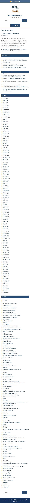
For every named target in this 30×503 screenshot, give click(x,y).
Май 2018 (5, 266)
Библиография (6, 319)
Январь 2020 (6, 231)
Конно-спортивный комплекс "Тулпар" (12, 369)
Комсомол (5, 367)
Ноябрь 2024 (6, 135)
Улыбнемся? (6, 460)
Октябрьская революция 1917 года (11, 408)
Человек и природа (7, 472)
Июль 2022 (5, 181)
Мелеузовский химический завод (10, 395)
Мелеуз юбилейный (7, 386)
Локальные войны (7, 379)
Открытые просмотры (8, 410)
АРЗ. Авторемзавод (7, 305)
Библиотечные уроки (8, 320)
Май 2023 (5, 164)
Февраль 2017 (6, 292)
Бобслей (5, 322)
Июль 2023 (5, 161)
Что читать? (6, 479)
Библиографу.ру (15, 15)
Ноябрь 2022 (6, 174)
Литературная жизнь (8, 377)
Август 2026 (5, 98)
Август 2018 (5, 261)
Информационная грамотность (10, 353)
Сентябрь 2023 (6, 157)
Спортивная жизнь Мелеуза (9, 439)
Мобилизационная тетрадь (9, 396)
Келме (4, 358)
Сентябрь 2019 (6, 238)
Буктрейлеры (6, 324)
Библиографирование (8, 312)
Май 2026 (5, 104)
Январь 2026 (6, 111)
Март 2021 (5, 207)
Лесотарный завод (7, 374)
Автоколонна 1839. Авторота (10, 303)
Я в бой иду (5, 487)
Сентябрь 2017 (6, 280)
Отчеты (4, 412)
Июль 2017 (5, 283)
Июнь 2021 (5, 202)
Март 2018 (5, 269)
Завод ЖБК (5, 345)
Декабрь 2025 (6, 112)
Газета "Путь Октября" (8, 331)
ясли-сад (7, 50)
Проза (4, 424)
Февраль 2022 (6, 190)
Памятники (5, 413)
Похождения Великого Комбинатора (11, 422)
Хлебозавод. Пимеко (8, 468)
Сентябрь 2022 (6, 178)
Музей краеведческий (8, 405)
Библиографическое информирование (12, 315)
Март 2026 (5, 107)
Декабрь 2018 (6, 254)
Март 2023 (5, 168)
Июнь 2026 (5, 102)
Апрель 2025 (6, 126)
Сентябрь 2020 (6, 218)
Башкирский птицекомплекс (9, 308)
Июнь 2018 (5, 264)
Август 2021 (5, 199)
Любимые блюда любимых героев (11, 381)
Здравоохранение (7, 346)
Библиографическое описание (10, 317)
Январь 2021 (6, 211)
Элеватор (5, 484)
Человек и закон (7, 470)
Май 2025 (5, 124)
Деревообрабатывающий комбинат (11, 338)
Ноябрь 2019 (6, 235)
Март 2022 (5, 188)
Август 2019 (5, 240)
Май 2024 (5, 143)
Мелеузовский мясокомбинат (10, 393)
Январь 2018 (6, 273)
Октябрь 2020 (6, 216)
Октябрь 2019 (6, 237)
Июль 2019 (5, 242)
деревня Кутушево (15, 49)
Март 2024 (5, 147)
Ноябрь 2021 (6, 193)
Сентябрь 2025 (6, 117)
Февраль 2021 (6, 209)
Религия (5, 427)
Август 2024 (5, 138)
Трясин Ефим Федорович (9, 456)
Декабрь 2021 (6, 192)
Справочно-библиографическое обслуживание (14, 441)
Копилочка (5, 371)
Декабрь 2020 (6, 212)
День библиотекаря (7, 334)
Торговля (5, 455)
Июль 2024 (5, 140)
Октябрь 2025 (6, 116)
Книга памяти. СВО (7, 362)
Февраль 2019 (6, 250)
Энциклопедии (6, 485)
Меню (16, 25)
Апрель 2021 (6, 206)
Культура (5, 372)
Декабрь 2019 (6, 233)
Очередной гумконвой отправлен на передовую (14, 67)
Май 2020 (5, 224)
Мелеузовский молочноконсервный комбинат (14, 391)
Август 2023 (5, 159)
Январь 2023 (6, 171)
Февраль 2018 (6, 271)
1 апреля (5, 300)
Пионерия (5, 417)
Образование (6, 49)
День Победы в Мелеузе (8, 336)
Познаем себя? (6, 420)
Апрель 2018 (6, 268)
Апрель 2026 (6, 105)
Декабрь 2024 (6, 133)
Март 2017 (5, 290)
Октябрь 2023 (6, 155)
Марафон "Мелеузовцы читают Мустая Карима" (14, 383)
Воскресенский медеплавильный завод (12, 329)
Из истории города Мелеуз (9, 348)
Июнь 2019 (5, 243)
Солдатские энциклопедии (9, 436)
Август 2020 (5, 219)
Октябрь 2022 (6, 176)
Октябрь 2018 (6, 257)
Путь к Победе (6, 426)
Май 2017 (5, 287)
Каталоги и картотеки (8, 357)
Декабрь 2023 (6, 152)
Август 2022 (5, 180)
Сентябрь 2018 (6, 259)
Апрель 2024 (6, 145)
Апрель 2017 (6, 288)
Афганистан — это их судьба (10, 307)
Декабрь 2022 (6, 173)
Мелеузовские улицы (8, 390)
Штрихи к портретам (8, 480)
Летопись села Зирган (17, 84)
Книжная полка (6, 364)
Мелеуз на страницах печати (10, 384)
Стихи (4, 444)
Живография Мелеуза (8, 343)
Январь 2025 (6, 131)
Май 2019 (5, 245)
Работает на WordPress (8, 499)
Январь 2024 (6, 150)
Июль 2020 (5, 221)
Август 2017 (5, 281)
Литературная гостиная (8, 376)
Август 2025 (5, 119)
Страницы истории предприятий (10, 446)
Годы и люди (6, 333)
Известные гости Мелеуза (9, 352)
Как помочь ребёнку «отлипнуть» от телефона (14, 59)
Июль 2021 (5, 200)
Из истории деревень (8, 350)
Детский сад (23, 49)
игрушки (3, 50)
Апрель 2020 (6, 226)
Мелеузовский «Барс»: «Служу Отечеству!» (13, 65)
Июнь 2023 (5, 162)
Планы (4, 419)
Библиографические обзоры (9, 314)
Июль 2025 (5, 121)
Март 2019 (5, 249)
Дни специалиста (7, 341)
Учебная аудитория (7, 462)
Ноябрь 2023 (6, 154)
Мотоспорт (5, 400)
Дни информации (7, 339)
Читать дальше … (17, 47)
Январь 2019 (6, 252)
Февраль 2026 (6, 109)
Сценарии (5, 451)
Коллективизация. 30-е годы (9, 365)
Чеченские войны (7, 475)
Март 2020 (5, 228)
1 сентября (5, 302)
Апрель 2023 (6, 166)
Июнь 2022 (5, 183)
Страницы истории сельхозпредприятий (12, 448)
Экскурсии (5, 482)
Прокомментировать (17, 50)
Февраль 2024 (6, 149)
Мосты (4, 398)
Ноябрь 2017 (6, 276)
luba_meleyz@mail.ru (15, 1)
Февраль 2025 (6, 130)
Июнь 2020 (5, 223)
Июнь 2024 (5, 142)
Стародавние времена (8, 443)
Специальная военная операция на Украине (13, 437)
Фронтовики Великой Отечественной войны (13, 466)
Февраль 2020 (6, 230)
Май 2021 (5, 204)
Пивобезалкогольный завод (9, 415)
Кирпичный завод (7, 360)
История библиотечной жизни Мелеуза (12, 355)
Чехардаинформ (6, 473)
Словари (5, 434)
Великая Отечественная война (10, 326)
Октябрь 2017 (6, 278)
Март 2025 (5, 128)
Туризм (4, 458)
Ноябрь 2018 (6, 256)
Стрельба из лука (7, 449)
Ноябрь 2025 (6, 114)
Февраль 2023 (6, 169)
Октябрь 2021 (6, 195)
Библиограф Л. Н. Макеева (9, 310)
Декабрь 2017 (6, 275)
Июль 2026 (5, 100)
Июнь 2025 (5, 123)
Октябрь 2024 (6, 136)
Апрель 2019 (6, 247)
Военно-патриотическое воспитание (11, 327)
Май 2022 (5, 185)
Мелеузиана (6, 388)
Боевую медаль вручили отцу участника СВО (13, 64)
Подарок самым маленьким (10, 33)
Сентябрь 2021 (6, 197)
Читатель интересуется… (9, 477)
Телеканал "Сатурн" (7, 453)
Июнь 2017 (5, 285)
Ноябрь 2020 (6, 214)
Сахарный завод (6, 432)
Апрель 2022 (6, 187)
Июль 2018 (5, 262)
